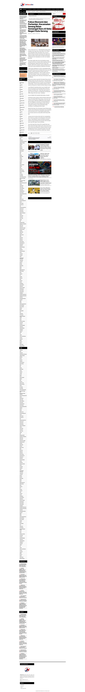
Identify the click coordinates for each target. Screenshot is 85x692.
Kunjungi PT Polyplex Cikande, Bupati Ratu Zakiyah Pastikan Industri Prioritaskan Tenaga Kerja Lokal (45, 147)
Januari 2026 (21, 98)
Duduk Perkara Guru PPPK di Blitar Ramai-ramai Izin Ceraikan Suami (45, 181)
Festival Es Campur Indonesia (22, 181)
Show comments (40, 198)
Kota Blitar (21, 249)
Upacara (21, 341)
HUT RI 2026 (21, 203)
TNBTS (21, 332)
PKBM (20, 301)
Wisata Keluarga (22, 345)
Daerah (38, 9)
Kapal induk (21, 444)
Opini (21, 11)
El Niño (21, 385)
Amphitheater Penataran (23, 141)
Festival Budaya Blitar (23, 389)
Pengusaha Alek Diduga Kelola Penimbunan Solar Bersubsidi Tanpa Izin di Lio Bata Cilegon (23, 37)
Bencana (21, 359)
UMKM (21, 340)
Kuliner (21, 252)
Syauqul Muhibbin (22, 325)
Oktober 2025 (22, 105)
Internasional (21, 211)
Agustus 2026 (22, 82)
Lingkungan (21, 260)
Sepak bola (21, 313)
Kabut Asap (21, 225)
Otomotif (21, 280)
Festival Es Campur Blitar (22, 179)
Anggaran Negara (22, 142)
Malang (21, 475)
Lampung (21, 255)
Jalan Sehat (21, 215)
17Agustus (21, 137)
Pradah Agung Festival (23, 516)
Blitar (20, 152)
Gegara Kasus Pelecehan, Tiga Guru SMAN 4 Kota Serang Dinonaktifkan (45, 189)
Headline (34, 18)
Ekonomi (57, 9)
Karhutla (21, 233)
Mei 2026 (21, 89)
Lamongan (21, 466)
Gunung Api (21, 189)
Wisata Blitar (21, 344)
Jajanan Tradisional (22, 425)
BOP (20, 153)
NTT (20, 275)
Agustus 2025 (22, 109)
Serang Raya (21, 527)
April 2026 (21, 91)
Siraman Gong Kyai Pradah (22, 316)
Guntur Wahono (22, 188)
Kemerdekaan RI (22, 455)
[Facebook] (35, 133)
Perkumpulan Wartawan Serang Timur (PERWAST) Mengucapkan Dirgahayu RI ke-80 (23, 575)
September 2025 (22, 107)
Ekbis (20, 167)
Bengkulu (21, 148)
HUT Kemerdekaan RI (23, 200)
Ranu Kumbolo (22, 306)
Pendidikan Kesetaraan (23, 294)
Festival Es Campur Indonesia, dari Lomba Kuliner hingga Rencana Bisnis (23, 55)
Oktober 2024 (22, 132)
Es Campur (21, 174)
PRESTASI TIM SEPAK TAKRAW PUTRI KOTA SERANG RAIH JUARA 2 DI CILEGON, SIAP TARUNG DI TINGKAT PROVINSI (23, 581)
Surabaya (21, 536)
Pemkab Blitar (22, 291)
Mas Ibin (21, 264)
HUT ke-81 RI (21, 199)
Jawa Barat (21, 429)
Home (29, 18)
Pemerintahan (22, 290)
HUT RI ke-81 (21, 204)
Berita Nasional (22, 149)
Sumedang (21, 322)
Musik (20, 272)
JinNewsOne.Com (22, 75)
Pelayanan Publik (22, 287)
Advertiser (21, 352)
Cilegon (21, 160)
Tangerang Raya (22, 540)
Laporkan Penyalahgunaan (23, 68)
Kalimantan (21, 226)
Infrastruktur (21, 210)
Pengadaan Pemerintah (23, 295)
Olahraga (30, 9)
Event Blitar (21, 175)
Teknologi (21, 330)
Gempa (21, 184)
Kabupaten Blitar (22, 222)
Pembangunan (22, 501)
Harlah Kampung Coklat (23, 193)
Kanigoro (21, 230)
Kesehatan (21, 245)
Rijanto (21, 309)
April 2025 (21, 118)
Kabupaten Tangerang (23, 223)
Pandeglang (21, 283)
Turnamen (21, 551)
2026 (20, 138)
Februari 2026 (22, 96)
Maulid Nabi (21, 265)
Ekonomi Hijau (22, 170)
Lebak (20, 256)
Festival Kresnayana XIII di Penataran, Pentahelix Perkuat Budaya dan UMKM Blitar (23, 17)
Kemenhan (21, 240)
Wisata (61, 9)
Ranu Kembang (22, 305)
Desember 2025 (22, 100)
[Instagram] (31, 133)
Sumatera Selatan (22, 321)
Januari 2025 (21, 125)
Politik (53, 9)
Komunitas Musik (22, 459)
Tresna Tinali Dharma (23, 336)
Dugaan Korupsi (22, 164)
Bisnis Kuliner (22, 363)
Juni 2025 (21, 114)
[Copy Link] (38, 133)
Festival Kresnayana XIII (23, 182)
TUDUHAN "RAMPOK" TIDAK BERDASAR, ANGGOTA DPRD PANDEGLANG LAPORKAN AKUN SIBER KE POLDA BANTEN (22, 570)
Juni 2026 (21, 87)
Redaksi (37, 11)
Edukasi (21, 378)
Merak (21, 268)
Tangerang (21, 326)
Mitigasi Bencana (22, 269)
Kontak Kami (33, 11)
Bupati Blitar (21, 156)
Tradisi (21, 547)
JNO (20, 433)
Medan (21, 479)
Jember (21, 219)
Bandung (21, 144)
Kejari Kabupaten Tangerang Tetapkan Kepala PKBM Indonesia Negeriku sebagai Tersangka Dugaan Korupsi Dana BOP (23, 50)
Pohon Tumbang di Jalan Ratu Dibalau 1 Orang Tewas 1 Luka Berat (23, 596)
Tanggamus (21, 329)
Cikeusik (21, 159)
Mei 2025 (21, 116)
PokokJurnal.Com (22, 76)
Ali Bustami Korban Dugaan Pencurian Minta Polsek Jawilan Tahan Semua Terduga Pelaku (22, 565)
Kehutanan (21, 237)
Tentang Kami (28, 11)
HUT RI (21, 414)
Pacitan (21, 494)
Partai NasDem (22, 284)
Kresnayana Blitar (22, 251)
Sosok (24, 11)
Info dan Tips (21, 208)
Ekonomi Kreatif (22, 171)
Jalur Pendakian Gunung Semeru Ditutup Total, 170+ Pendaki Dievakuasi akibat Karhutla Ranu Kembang (23, 22)
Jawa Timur (21, 218)
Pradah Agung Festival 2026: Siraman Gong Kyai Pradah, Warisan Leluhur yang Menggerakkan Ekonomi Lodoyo (23, 32)
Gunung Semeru (22, 403)
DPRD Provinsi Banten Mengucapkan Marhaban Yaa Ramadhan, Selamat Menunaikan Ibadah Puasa (23, 587)
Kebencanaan (22, 234)
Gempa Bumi (21, 185)
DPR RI (21, 163)
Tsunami (21, 337)
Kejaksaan (21, 451)
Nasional (25, 9)
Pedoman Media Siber (43, 11)
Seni (20, 312)
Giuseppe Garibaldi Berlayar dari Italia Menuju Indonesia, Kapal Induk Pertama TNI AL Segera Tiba (23, 59)
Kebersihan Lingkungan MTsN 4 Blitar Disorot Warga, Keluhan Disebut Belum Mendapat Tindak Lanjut (23, 27)
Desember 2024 (22, 127)
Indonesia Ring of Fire (23, 207)
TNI (20, 333)
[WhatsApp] (33, 133)
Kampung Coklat (22, 229)
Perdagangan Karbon (23, 298)
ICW (20, 418)
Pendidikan (49, 9)
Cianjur (21, 370)
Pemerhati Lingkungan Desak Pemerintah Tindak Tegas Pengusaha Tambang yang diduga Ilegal (23, 592)
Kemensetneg (22, 241)
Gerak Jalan (21, 399)
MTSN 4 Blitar (22, 271)
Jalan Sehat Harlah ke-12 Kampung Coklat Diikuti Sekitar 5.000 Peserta (23, 64)
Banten (21, 145)
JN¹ (20, 73)
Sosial (20, 318)
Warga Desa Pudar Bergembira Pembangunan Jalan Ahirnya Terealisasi (23, 600)
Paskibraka (21, 286)
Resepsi (21, 520)
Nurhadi (21, 276)
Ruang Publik (21, 310)
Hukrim (34, 9)
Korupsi (21, 248)
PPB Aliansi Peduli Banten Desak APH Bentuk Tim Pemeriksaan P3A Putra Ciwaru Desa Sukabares (34, 138)
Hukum (21, 410)
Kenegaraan (21, 244)
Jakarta (21, 214)
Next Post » (49, 137)
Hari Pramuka (22, 192)
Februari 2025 (22, 123)
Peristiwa (43, 9)
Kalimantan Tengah (22, 440)
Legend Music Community (22, 258)
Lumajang (21, 261)
